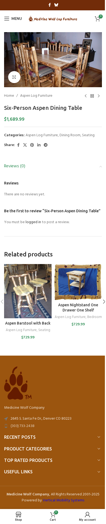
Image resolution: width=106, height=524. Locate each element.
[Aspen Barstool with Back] (28, 291)
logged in (33, 222)
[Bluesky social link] (56, 5)
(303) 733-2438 (23, 426)
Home (9, 96)
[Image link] (18, 383)
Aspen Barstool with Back (28, 323)
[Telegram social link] (45, 145)
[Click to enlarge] (14, 77)
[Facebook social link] (49, 5)
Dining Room (70, 135)
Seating (88, 135)
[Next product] (98, 96)
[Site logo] (53, 19)
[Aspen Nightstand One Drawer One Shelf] (78, 282)
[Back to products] (92, 96)
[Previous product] (85, 96)
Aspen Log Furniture (36, 96)
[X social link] (25, 145)
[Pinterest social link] (32, 145)
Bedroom (94, 317)
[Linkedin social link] (39, 145)
